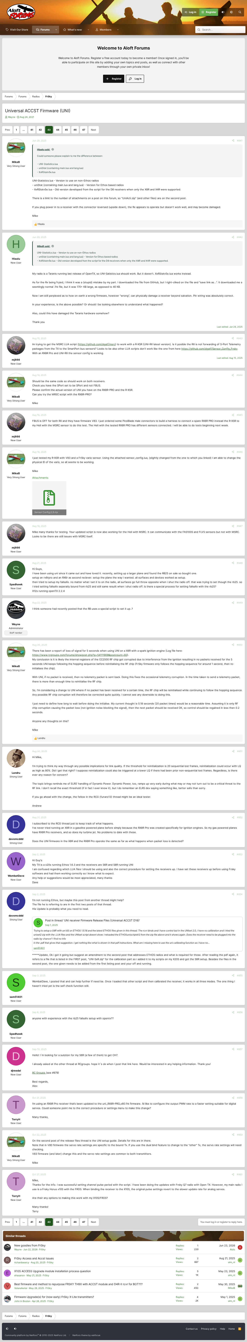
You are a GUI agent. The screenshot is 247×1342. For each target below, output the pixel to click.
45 (66, 129)
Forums (45, 29)
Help (222, 1328)
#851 (240, 751)
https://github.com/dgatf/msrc (97, 344)
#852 (240, 817)
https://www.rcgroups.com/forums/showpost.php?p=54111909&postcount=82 (79, 654)
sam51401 (39, 948)
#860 (240, 1174)
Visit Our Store (19, 29)
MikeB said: (43, 246)
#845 (240, 414)
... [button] (24, 129)
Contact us (192, 1328)
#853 (240, 854)
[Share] (233, 140)
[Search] (240, 12)
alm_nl (231, 1262)
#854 (240, 894)
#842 (240, 237)
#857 (240, 1049)
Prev (7, 129)
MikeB (231, 1287)
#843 (240, 338)
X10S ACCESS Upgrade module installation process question (52, 1271)
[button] (231, 12)
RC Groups (39, 1072)
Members (105, 29)
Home (231, 1328)
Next (93, 129)
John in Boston (22, 1301)
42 (40, 129)
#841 (240, 140)
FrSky (42, 1249)
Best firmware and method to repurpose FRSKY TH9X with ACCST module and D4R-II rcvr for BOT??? (78, 1284)
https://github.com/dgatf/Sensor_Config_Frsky (209, 348)
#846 (240, 451)
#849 (240, 602)
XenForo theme (80, 1335)
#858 (240, 1097)
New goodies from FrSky (30, 1245)
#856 (240, 1012)
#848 (240, 562)
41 (31, 129)
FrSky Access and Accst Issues (34, 1258)
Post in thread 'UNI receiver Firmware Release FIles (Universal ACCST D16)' (92, 920)
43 (49, 129)
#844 (240, 375)
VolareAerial (20, 1288)
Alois (232, 1249)
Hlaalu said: (43, 149)
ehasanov (19, 1275)
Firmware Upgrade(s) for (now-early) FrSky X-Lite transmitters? (54, 1296)
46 (75, 129)
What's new (75, 29)
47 (83, 129)
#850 (240, 644)
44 (57, 129)
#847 (240, 526)
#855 (240, 975)
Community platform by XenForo (36, 1335)
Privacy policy (209, 1328)
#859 (240, 1134)
